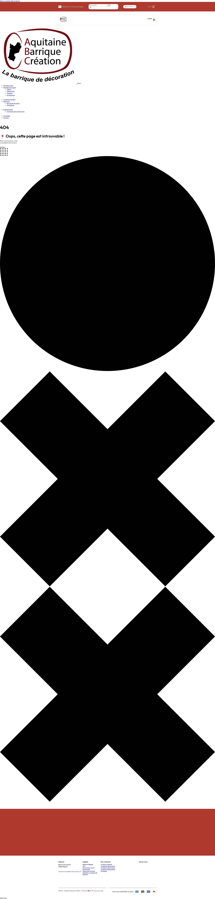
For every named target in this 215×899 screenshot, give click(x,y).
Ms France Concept (97, 891)
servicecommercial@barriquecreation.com (69, 871)
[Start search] (109, 5)
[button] (90, 7)
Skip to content (5, 1)
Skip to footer (15, 1)
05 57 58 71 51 (63, 879)
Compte (149, 18)
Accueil (2, 147)
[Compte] (154, 19)
